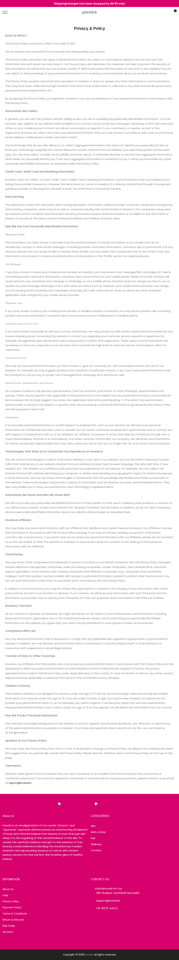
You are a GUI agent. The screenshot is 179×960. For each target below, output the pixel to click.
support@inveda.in (108, 900)
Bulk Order (9, 926)
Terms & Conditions (15, 913)
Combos (96, 850)
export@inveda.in (20, 783)
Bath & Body (98, 832)
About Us (8, 889)
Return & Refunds (13, 919)
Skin (93, 826)
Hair (93, 838)
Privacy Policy (11, 901)
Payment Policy (12, 907)
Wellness (96, 844)
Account (8, 932)
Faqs (5, 895)
